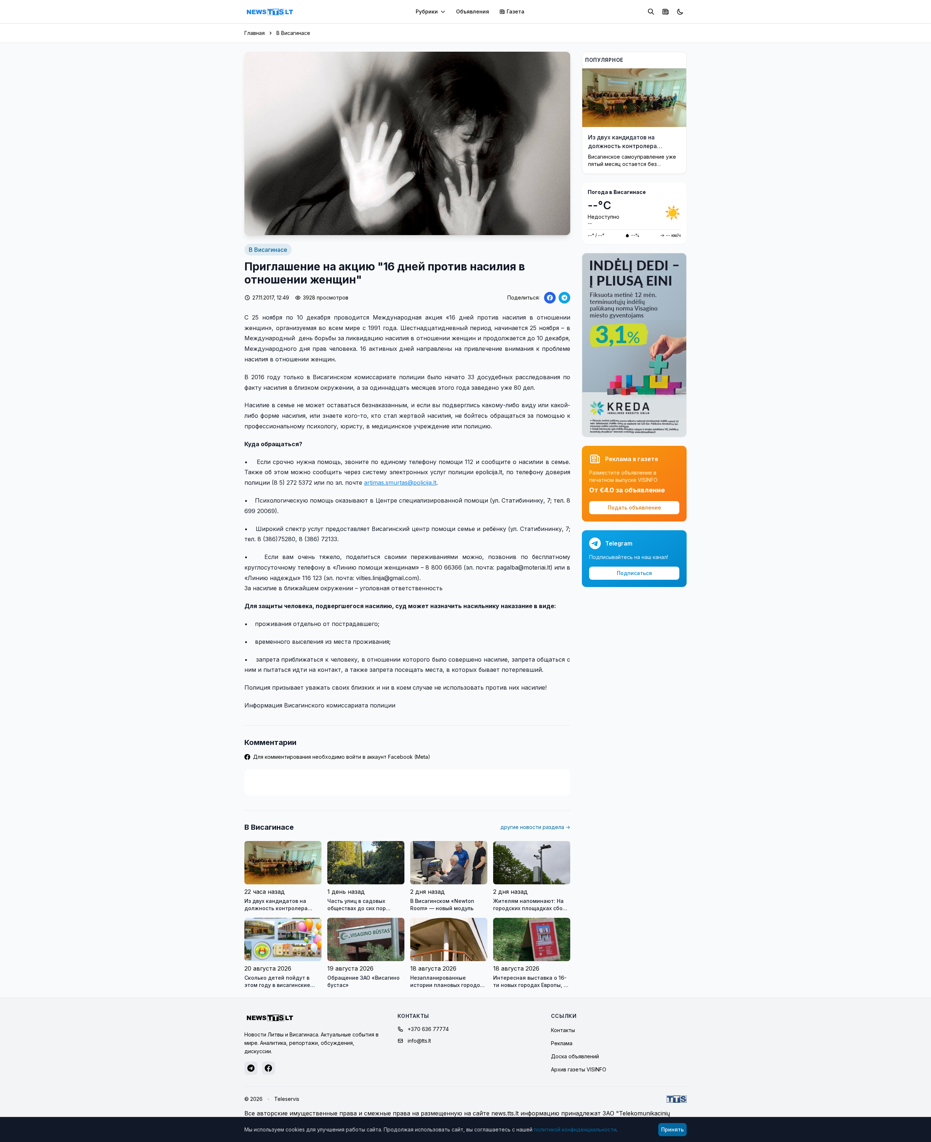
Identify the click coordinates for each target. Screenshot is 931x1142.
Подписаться (634, 573)
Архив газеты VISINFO (578, 1069)
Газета (515, 11)
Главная (254, 33)
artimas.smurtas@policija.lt (400, 482)
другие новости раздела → (535, 827)
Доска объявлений (575, 1056)
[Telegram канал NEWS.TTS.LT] (250, 1068)
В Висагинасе (293, 33)
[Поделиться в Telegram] (564, 298)
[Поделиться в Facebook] (550, 298)
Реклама (561, 1043)
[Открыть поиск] (651, 11)
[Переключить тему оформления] (680, 11)
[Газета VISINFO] (665, 11)
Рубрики (427, 11)
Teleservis (286, 1099)
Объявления (472, 11)
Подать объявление (634, 507)
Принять (672, 1129)
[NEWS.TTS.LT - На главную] (269, 12)
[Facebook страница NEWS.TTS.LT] (268, 1068)
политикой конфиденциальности (575, 1129)
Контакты (563, 1030)
